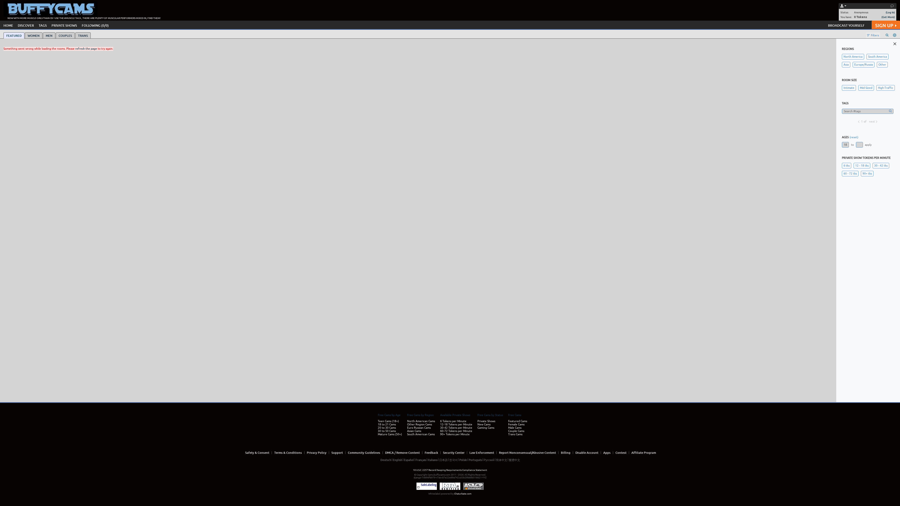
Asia (846, 64)
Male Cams (514, 427)
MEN (49, 35)
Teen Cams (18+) (388, 421)
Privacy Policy (316, 452)
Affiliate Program (643, 452)
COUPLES (65, 35)
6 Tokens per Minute (453, 421)
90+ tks (867, 173)
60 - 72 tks (850, 173)
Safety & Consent (257, 452)
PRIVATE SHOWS (64, 25)
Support (337, 452)
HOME (8, 25)
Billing (565, 452)
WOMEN (34, 35)
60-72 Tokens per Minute (456, 431)
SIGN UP (884, 25)
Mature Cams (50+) (390, 434)
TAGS (43, 25)
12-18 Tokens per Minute (456, 424)
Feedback (431, 452)
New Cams (484, 424)
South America (877, 56)
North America (853, 56)
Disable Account (586, 452)
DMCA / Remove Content (402, 452)
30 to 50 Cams (387, 431)
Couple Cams (516, 431)
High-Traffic (885, 87)
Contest (620, 452)
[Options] (894, 35)
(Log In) (890, 12)
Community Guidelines (364, 452)
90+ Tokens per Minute (455, 434)
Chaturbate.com (463, 493)
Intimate (849, 87)
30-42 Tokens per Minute (456, 427)
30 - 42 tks (881, 165)
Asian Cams (414, 431)
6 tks (847, 165)
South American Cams (421, 434)
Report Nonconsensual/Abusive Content (527, 452)
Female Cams (516, 424)
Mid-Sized (866, 87)
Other (882, 64)
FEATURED (14, 35)
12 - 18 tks (862, 165)
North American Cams (421, 421)
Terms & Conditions (288, 452)
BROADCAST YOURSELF (846, 25)
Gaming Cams (485, 427)
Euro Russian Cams (419, 427)
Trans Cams (515, 434)
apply (868, 144)
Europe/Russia (863, 64)
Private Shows (486, 421)
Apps (607, 452)
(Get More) (888, 17)
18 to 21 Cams (387, 424)
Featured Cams (517, 421)
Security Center (454, 452)
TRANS (83, 35)
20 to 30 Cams (387, 427)
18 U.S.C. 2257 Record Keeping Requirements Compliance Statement (450, 470)
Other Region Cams (419, 424)
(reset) (854, 137)
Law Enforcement (481, 452)
